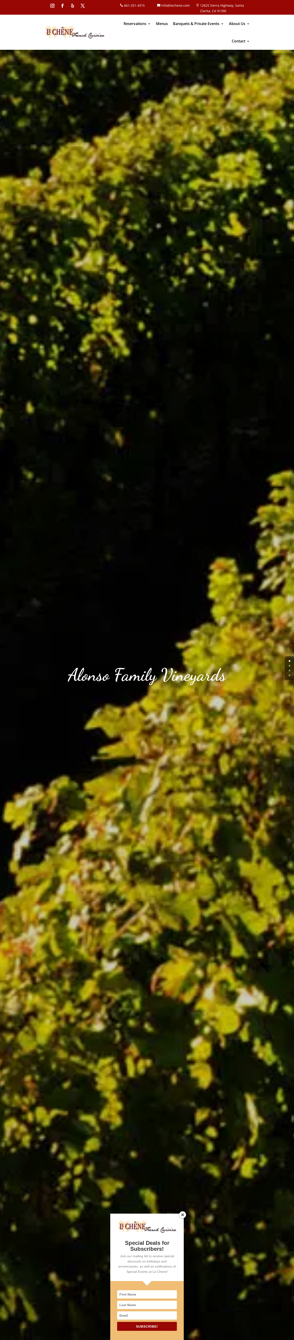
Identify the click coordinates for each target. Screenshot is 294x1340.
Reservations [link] (135, 23)
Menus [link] (162, 23)
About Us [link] (237, 23)
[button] (52, 6)
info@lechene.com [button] (175, 5)
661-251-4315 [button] (134, 5)
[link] (74, 32)
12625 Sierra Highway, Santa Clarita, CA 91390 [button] (222, 8)
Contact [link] (238, 41)
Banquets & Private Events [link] (196, 23)
